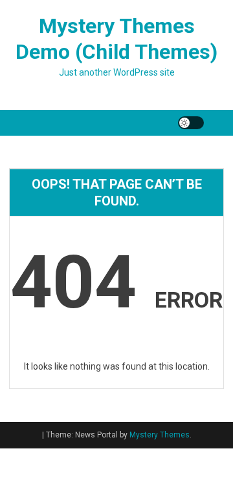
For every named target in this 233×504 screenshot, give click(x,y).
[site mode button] (191, 122)
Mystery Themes (159, 434)
